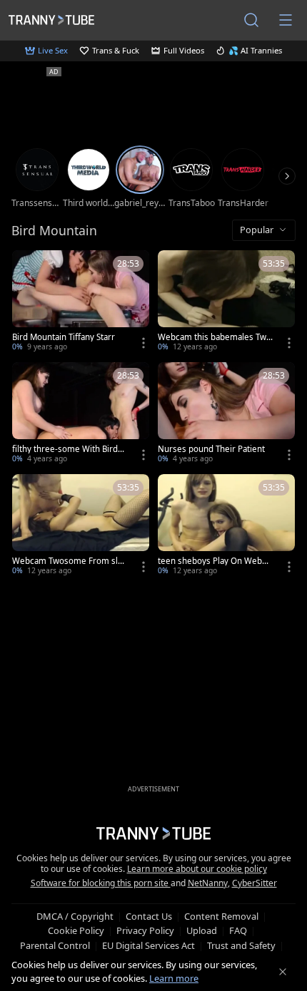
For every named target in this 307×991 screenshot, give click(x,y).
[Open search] (251, 20)
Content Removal (221, 916)
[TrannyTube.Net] (51, 19)
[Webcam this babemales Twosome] (226, 302)
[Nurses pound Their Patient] (226, 414)
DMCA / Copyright (75, 916)
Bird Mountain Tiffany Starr (63, 337)
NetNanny (208, 883)
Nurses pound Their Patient (211, 449)
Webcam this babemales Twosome (214, 337)
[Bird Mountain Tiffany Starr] (80, 302)
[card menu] (143, 342)
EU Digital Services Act (148, 945)
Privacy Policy (145, 930)
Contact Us (149, 916)
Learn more (173, 978)
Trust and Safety (241, 945)
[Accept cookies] (283, 972)
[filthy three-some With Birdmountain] (80, 414)
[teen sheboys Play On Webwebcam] (226, 525)
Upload (201, 930)
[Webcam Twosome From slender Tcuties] (80, 525)
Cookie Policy (76, 930)
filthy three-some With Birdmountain (69, 449)
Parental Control (55, 945)
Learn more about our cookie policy (197, 869)
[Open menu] (285, 20)
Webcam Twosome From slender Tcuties (70, 561)
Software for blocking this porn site (101, 883)
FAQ (238, 930)
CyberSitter (254, 883)
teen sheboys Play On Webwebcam (215, 561)
